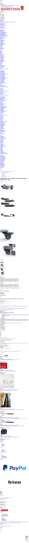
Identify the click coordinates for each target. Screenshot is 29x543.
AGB (1, 5)
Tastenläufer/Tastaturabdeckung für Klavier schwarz (6, 436)
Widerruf (3, 446)
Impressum (3, 5)
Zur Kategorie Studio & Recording (4, 153)
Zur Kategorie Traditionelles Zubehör (4, 86)
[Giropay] (1, 493)
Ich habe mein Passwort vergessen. (4, 346)
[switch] (26, 540)
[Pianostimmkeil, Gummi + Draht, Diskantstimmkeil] (4, 357)
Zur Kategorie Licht (2, 133)
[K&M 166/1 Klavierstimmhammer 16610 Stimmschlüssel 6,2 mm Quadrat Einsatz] (7, 423)
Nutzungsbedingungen (22, 308)
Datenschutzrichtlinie (16, 308)
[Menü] (27, 535)
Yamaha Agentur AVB (16, 5)
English (1, 3)
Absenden (4, 310)
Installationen (3, 450)
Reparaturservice (3, 449)
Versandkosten (12, 521)
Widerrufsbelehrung (6, 5)
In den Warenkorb (2, 293)
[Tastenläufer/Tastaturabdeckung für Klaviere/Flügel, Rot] (3, 368)
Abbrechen (2, 310)
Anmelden (1, 20)
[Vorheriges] (1, 260)
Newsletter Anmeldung (4, 451)
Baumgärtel (1, 181)
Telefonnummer (2, 301)
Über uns (3, 443)
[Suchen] (1, 13)
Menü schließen (3, 318)
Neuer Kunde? (5, 343)
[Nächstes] (2, 260)
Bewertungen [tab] (3, 316)
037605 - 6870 (9, 497)
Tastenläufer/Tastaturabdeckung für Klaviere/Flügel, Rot (6, 370)
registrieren (2, 21)
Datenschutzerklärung (11, 5)
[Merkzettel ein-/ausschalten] (1, 358)
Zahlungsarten (3, 445)
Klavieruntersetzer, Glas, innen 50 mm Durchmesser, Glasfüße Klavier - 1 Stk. (9, 389)
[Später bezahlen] (0, 490)
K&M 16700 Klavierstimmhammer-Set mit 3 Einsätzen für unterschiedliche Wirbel (9, 417)
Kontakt (3, 444)
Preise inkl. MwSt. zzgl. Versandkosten (4, 290)
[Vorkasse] (14, 489)
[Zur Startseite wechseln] (12, 10)
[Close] (1, 276)
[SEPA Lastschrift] (0, 494)
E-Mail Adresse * (2, 302)
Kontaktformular (6, 498)
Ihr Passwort (1, 345)
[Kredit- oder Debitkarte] (1, 491)
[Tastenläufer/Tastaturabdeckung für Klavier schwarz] (3, 434)
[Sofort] (1, 492)
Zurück (1, 527)
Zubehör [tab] (3, 352)
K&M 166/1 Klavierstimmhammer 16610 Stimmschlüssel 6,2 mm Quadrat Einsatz (9, 425)
